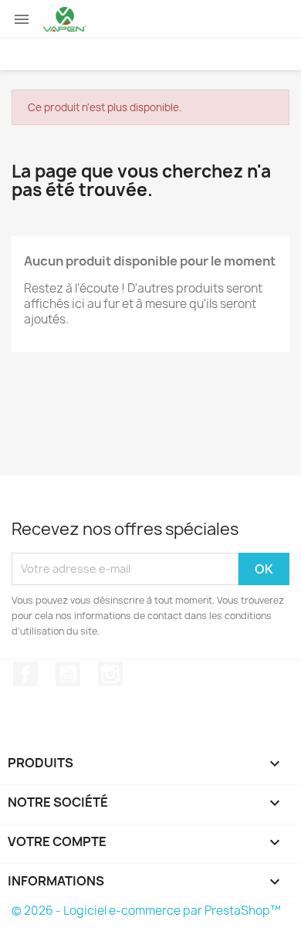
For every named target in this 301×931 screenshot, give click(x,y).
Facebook (25, 674)
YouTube (68, 674)
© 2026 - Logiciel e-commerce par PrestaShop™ (146, 910)
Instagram (110, 674)
